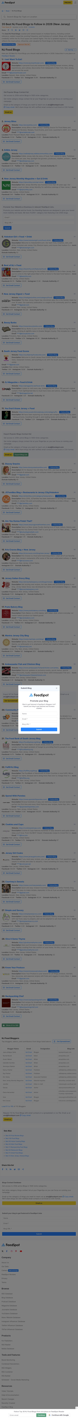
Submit (39, 729)
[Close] (56, 688)
